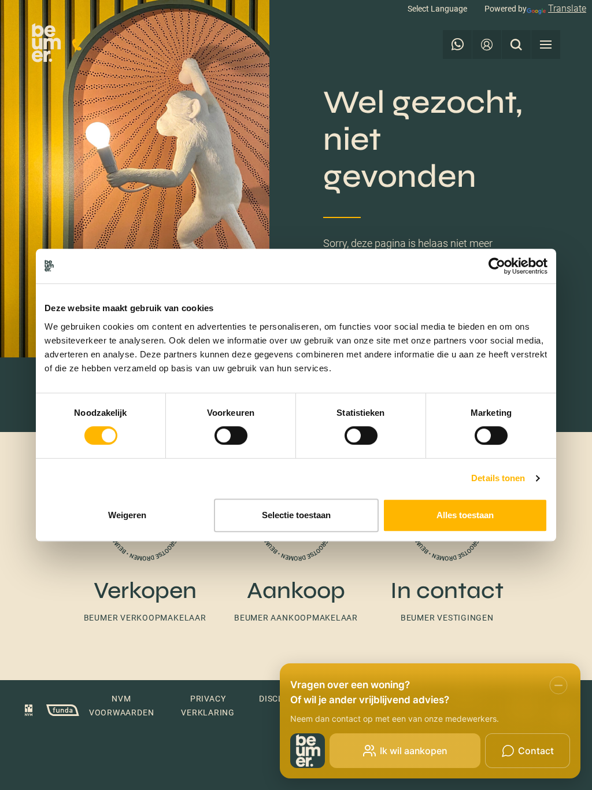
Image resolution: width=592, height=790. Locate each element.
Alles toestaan (465, 515)
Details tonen (498, 478)
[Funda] (57, 711)
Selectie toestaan (296, 515)
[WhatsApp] (457, 44)
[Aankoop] (295, 550)
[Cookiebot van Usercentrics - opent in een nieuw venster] (496, 266)
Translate (567, 8)
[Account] (486, 44)
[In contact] (447, 550)
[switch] (230, 435)
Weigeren (127, 515)
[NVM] (29, 711)
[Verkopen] (145, 550)
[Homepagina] (46, 45)
